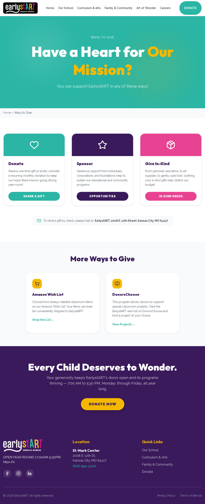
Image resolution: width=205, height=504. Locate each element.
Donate (190, 8)
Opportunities (102, 196)
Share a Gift (34, 196)
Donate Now (102, 404)
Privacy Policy (166, 495)
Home (50, 8)
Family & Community (119, 8)
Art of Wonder (146, 8)
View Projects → (123, 324)
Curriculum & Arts (89, 8)
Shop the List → (43, 319)
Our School (65, 8)
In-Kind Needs (171, 196)
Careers (165, 8)
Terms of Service (191, 495)
